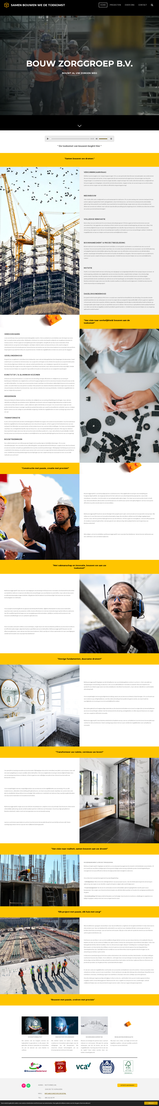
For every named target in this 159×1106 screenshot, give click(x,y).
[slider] (70, 139)
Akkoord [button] (151, 1103)
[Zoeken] (152, 5)
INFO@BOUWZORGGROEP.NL (55, 1093)
